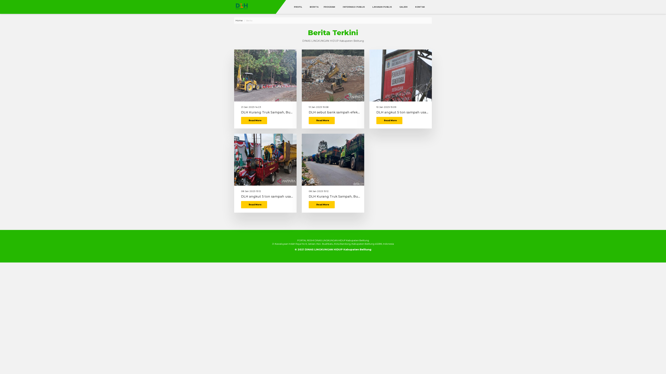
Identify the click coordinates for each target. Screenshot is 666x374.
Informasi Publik (354, 7)
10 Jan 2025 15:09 (386, 107)
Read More (255, 120)
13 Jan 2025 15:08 (318, 107)
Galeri (403, 7)
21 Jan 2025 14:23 (251, 107)
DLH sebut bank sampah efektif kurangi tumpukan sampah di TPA (335, 112)
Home (239, 20)
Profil (298, 7)
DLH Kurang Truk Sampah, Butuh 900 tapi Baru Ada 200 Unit (267, 112)
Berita (314, 7)
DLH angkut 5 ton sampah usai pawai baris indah (402, 112)
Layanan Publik (382, 7)
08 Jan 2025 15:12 (251, 191)
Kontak (420, 7)
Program (330, 7)
